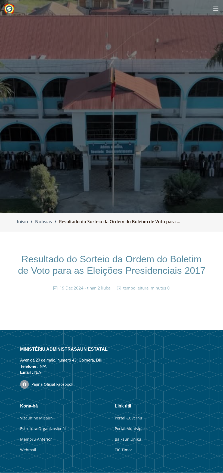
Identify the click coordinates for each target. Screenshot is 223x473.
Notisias (43, 222)
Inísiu (22, 222)
